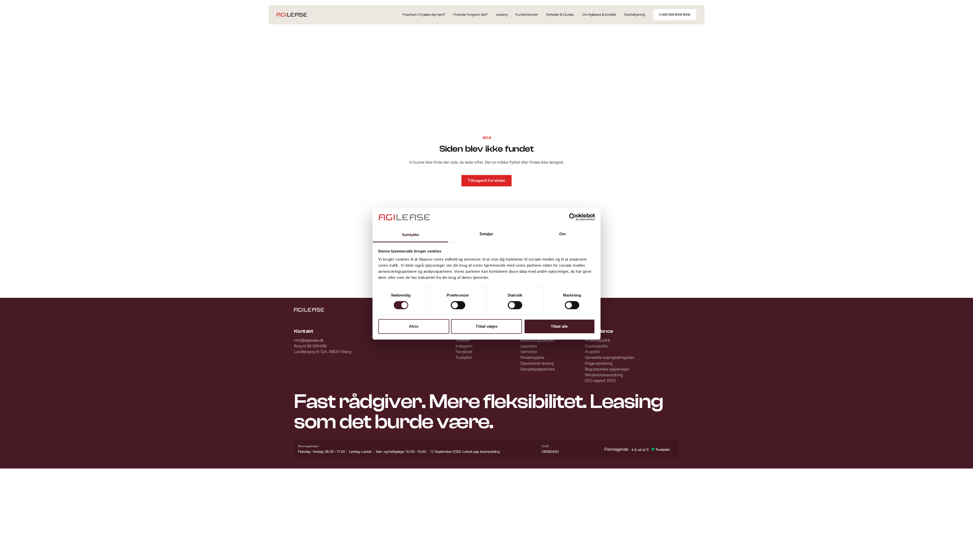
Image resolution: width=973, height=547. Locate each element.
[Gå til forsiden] (292, 15)
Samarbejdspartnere (537, 369)
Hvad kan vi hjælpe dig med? (423, 14)
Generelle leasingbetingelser (609, 357)
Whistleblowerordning (604, 375)
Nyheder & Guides (560, 14)
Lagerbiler (528, 346)
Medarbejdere (532, 357)
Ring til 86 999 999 (310, 346)
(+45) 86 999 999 (674, 15)
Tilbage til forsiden (486, 180)
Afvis (413, 326)
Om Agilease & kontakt (599, 14)
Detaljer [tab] (487, 234)
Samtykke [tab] (410, 234)
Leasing (502, 14)
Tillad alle (559, 326)
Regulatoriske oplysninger (607, 369)
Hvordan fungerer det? (470, 14)
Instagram (464, 346)
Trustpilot (464, 357)
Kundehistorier (526, 14)
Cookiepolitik (596, 346)
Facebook (464, 351)
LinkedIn (463, 340)
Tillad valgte (486, 326)
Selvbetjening (634, 14)
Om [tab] (562, 234)
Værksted (528, 351)
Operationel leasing (537, 363)
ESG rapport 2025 (600, 380)
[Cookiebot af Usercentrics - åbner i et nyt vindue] (573, 217)
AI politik (592, 351)
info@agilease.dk (309, 340)
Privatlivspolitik (598, 340)
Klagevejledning (598, 363)
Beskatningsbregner (537, 340)
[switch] (458, 305)
